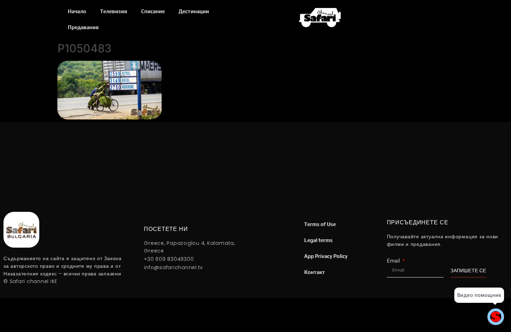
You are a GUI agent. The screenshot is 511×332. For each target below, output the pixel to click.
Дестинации (194, 11)
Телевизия (113, 11)
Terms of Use (320, 224)
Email (394, 261)
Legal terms (318, 240)
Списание (153, 11)
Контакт (314, 272)
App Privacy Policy (326, 256)
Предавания (83, 27)
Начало (77, 11)
